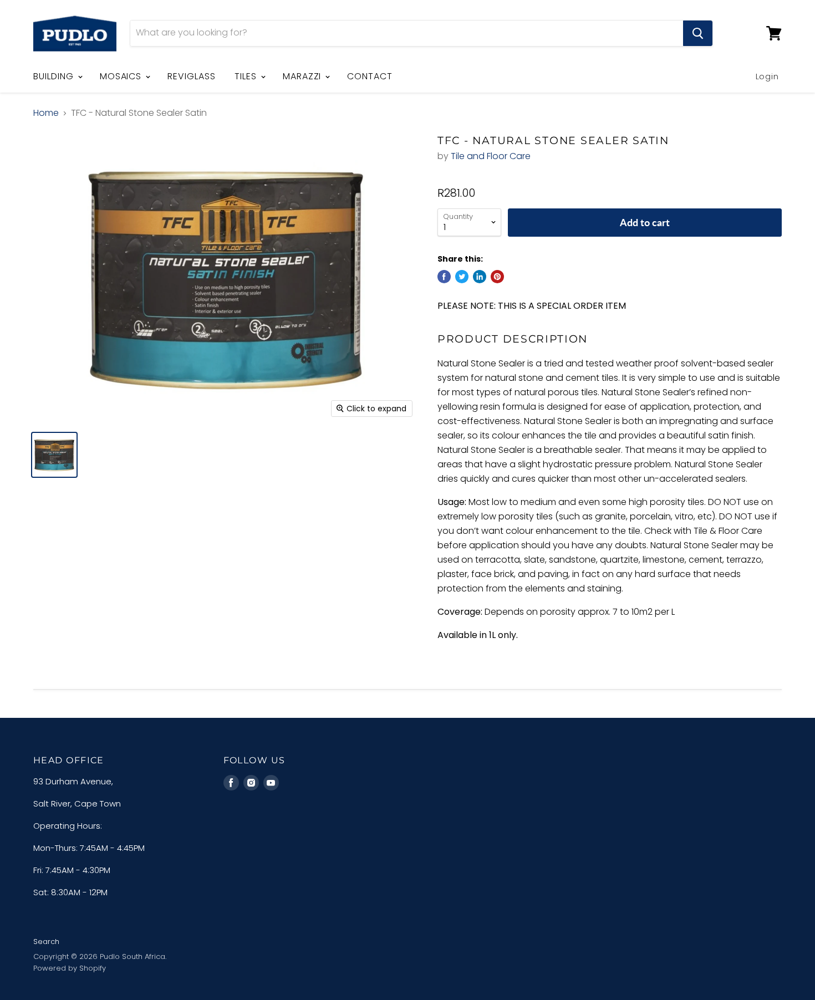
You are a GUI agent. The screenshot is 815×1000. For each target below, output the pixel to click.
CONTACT (370, 76)
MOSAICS (122, 76)
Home (46, 113)
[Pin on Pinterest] (497, 276)
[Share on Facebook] (444, 276)
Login (768, 76)
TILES (247, 76)
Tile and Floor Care (491, 156)
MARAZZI (303, 76)
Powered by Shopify (69, 968)
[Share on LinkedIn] (479, 276)
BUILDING (55, 76)
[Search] (697, 33)
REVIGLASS (191, 76)
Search (46, 941)
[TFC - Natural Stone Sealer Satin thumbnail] (54, 455)
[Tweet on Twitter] (461, 276)
